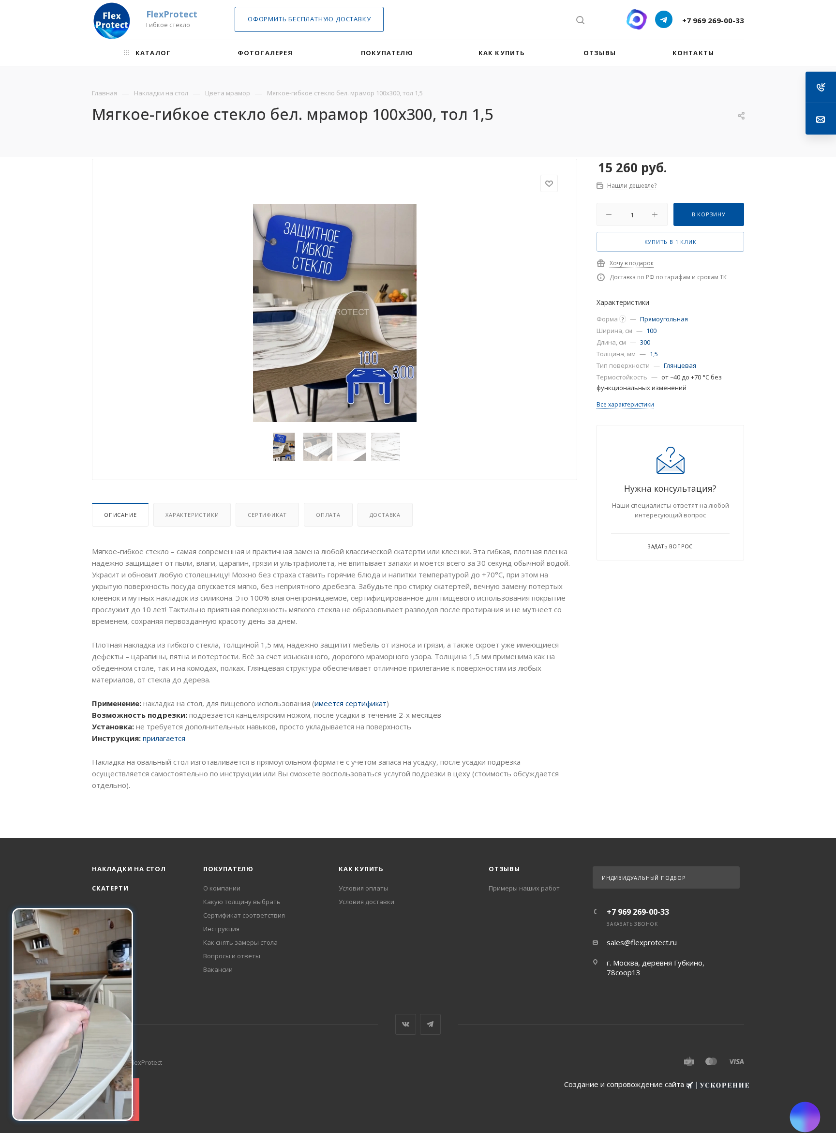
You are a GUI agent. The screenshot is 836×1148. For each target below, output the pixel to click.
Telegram (430, 1024)
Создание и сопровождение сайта (625, 1084)
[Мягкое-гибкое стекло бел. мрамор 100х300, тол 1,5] (335, 313)
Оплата (328, 514)
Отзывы (504, 868)
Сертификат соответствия (244, 915)
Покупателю (228, 868)
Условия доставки (366, 901)
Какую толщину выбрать (242, 901)
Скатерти (110, 888)
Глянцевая (680, 365)
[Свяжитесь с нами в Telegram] (663, 19)
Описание (120, 514)
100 (651, 330)
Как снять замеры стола (240, 942)
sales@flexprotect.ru (642, 942)
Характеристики (192, 514)
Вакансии (218, 969)
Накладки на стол (129, 868)
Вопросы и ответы (231, 956)
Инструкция (221, 928)
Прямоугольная (664, 319)
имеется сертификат (350, 703)
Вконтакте (405, 1024)
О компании (221, 888)
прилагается (164, 738)
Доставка (385, 514)
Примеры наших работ (524, 888)
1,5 (654, 353)
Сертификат (267, 514)
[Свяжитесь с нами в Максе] (636, 19)
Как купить (361, 868)
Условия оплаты (363, 888)
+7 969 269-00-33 (713, 20)
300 (645, 342)
